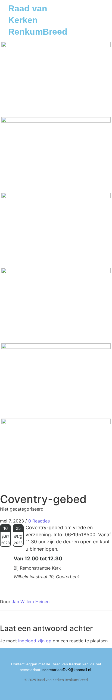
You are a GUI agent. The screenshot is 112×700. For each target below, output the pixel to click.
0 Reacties (39, 521)
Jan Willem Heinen (30, 601)
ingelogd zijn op (34, 640)
